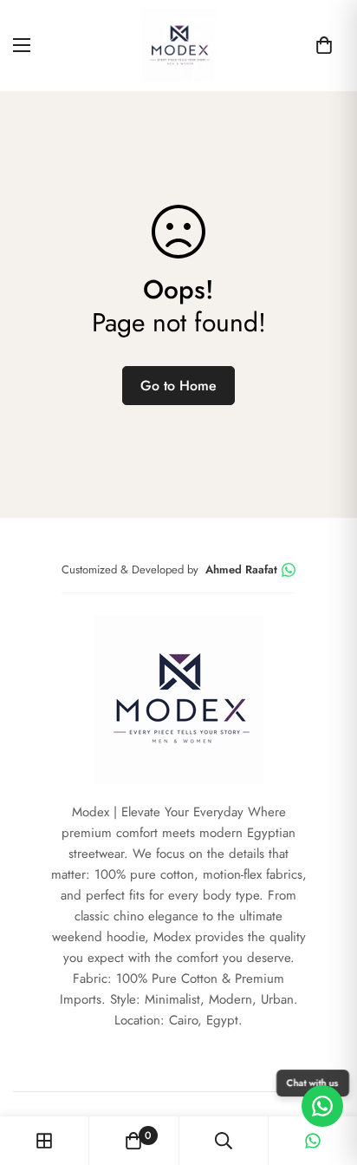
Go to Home (178, 386)
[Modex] (179, 45)
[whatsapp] (312, 1140)
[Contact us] (322, 1106)
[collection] (44, 1140)
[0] (324, 45)
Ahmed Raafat (241, 569)
